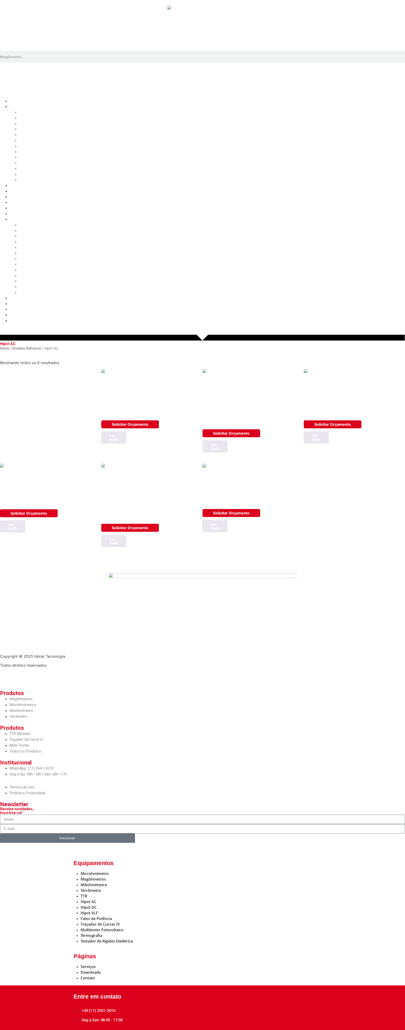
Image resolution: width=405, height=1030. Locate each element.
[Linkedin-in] (19, 677)
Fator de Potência (34, 157)
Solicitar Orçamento (130, 424)
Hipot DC (27, 146)
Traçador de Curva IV (37, 163)
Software (17, 185)
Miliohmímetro (31, 123)
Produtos (17, 107)
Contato (16, 208)
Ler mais (113, 437)
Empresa (17, 202)
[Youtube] (44, 677)
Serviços (17, 191)
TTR (22, 135)
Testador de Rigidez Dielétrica (45, 180)
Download (18, 197)
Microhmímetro (32, 118)
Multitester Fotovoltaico (39, 174)
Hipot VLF (28, 152)
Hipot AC (27, 140)
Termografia (29, 169)
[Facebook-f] (6, 677)
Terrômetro (28, 129)
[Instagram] (32, 677)
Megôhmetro (30, 112)
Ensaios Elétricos (26, 348)
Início (14, 101)
